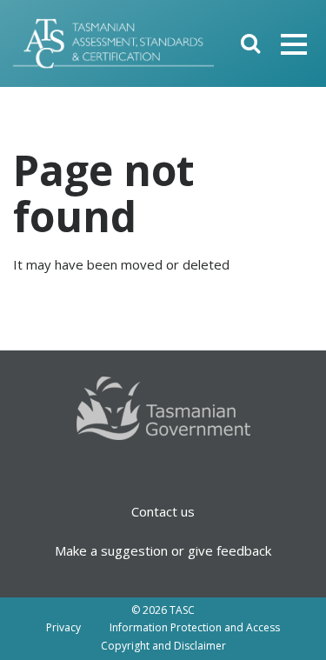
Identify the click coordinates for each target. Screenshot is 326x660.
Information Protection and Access (195, 627)
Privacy (63, 627)
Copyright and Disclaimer (163, 645)
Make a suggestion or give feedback (163, 550)
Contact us (163, 511)
